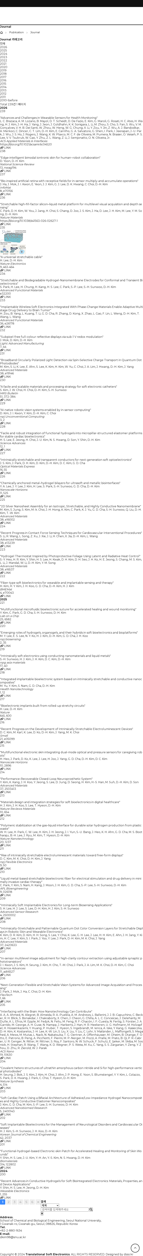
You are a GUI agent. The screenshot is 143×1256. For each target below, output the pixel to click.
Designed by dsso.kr (119, 1254)
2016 (3, 80)
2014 (3, 87)
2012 (3, 93)
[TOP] (135, 1248)
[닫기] (42, 1214)
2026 (3, 47)
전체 (2, 43)
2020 (3, 67)
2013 (3, 90)
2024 (3, 53)
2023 (3, 57)
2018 (3, 73)
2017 (3, 77)
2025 (3, 50)
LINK (7, 147)
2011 (3, 97)
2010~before (9, 100)
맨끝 (38, 1202)
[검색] (91, 1210)
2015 (3, 83)
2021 (3, 63)
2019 (3, 70)
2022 (3, 60)
